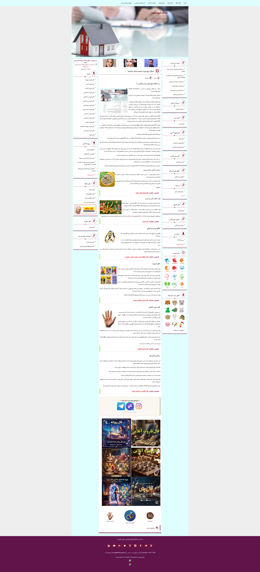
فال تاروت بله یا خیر (89, 130)
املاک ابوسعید (159, 12)
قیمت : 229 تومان (85, 64)
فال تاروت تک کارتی (89, 92)
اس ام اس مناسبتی (140, 2)
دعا (183, 195)
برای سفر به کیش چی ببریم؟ (86, 158)
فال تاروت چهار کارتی (88, 100)
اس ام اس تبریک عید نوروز (176, 81)
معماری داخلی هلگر (89, 153)
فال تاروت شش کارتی (88, 109)
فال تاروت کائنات (89, 88)
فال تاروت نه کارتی (89, 113)
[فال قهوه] (145, 462)
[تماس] (130, 546)
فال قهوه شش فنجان (178, 147)
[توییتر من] (125, 546)
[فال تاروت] (145, 433)
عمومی (148, 528)
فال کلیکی (181, 210)
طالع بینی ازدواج (179, 176)
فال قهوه (181, 138)
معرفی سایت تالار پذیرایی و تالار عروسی (87, 169)
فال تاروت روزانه (89, 79)
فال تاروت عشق (90, 122)
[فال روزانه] (116, 433)
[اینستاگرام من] (135, 546)
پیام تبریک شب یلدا (89, 202)
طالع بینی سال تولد (178, 330)
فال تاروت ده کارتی (89, 117)
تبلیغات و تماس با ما (126, 2)
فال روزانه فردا (90, 242)
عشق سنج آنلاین (179, 225)
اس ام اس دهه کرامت (178, 85)
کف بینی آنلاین (154, 343)
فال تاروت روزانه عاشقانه (87, 126)
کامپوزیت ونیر (90, 149)
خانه (185, 2)
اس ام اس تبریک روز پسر (177, 90)
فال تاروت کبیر (90, 83)
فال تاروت (170, 2)
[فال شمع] (116, 462)
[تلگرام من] (146, 546)
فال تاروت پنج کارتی (88, 105)
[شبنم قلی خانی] (109, 63)
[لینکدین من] (109, 546)
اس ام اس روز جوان (178, 94)
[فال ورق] (116, 491)
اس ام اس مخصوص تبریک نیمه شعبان (176, 70)
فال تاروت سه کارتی (88, 96)
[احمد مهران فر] (151, 63)
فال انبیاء (181, 123)
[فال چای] (145, 491)
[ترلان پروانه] (130, 63)
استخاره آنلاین (152, 2)
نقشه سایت (119, 557)
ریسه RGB (181, 240)
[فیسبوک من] (141, 546)
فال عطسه (91, 227)
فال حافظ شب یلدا (89, 198)
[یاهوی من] (151, 546)
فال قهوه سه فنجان (178, 142)
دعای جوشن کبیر (179, 191)
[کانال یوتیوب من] (114, 546)
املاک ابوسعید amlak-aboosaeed (141, 71)
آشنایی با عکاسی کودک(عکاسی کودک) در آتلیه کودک (86, 163)
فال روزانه (161, 2)
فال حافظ (178, 2)
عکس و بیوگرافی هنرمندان (87, 246)
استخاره (158, 187)
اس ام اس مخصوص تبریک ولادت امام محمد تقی (175, 76)
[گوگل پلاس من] (119, 546)
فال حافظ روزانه (129, 216)
